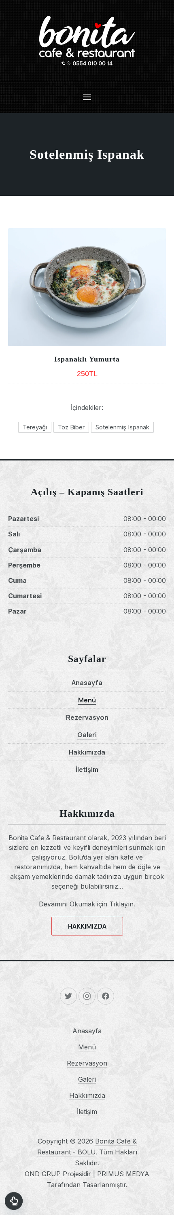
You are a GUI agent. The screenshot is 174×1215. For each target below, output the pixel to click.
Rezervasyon (87, 717)
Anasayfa (87, 682)
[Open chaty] (14, 1202)
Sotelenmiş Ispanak (122, 427)
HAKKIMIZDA (87, 926)
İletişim (87, 769)
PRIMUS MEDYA (123, 1174)
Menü (87, 700)
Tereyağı (35, 427)
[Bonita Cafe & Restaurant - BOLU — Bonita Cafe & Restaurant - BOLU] (87, 40)
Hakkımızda (87, 752)
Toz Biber (71, 427)
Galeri (87, 734)
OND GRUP (43, 1174)
